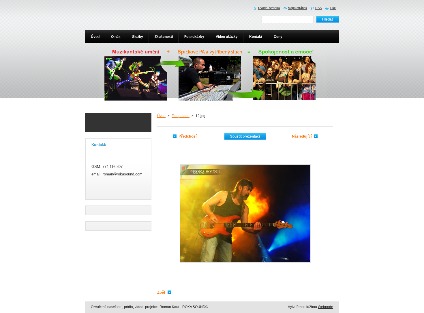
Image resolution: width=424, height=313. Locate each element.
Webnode (325, 307)
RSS (318, 8)
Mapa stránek (297, 8)
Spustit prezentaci (245, 136)
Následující (302, 136)
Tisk (333, 8)
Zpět (161, 292)
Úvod (161, 116)
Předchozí (188, 136)
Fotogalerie (181, 116)
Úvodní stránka (269, 8)
